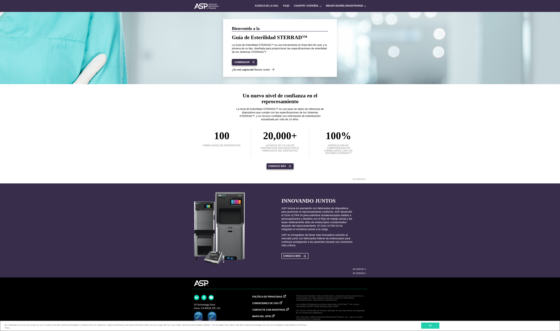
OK (430, 325)
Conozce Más (277, 166)
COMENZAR (242, 62)
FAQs (286, 6)
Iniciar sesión (263, 69)
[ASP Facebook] (203, 297)
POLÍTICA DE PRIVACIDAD (267, 296)
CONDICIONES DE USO (265, 303)
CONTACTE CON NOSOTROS (268, 310)
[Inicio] (206, 6)
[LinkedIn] (196, 297)
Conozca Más (292, 256)
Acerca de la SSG (266, 6)
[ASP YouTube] (211, 297)
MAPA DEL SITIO (261, 316)
